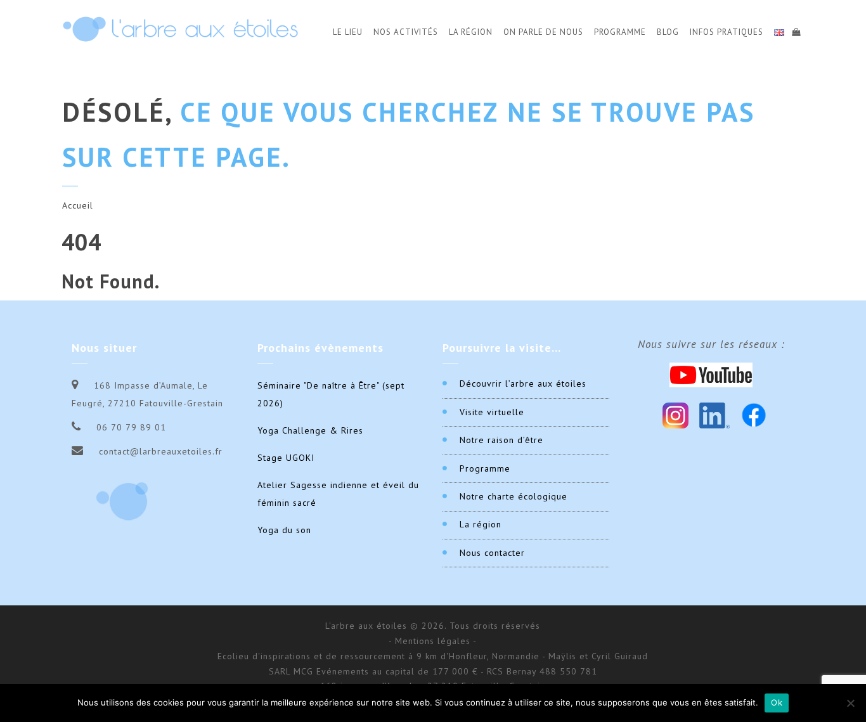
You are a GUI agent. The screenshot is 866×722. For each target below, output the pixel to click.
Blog (668, 32)
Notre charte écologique (513, 496)
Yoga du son (284, 530)
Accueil (77, 205)
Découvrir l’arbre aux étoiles (523, 383)
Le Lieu (348, 32)
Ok (776, 702)
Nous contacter (492, 552)
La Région (471, 32)
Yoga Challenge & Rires (310, 430)
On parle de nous (543, 32)
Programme (620, 32)
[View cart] (795, 30)
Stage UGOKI (285, 457)
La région (480, 524)
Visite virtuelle (492, 412)
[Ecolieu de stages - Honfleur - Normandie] (180, 29)
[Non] (850, 703)
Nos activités (405, 32)
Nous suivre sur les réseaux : (711, 344)
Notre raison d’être (501, 440)
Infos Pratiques (726, 32)
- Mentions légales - (433, 641)
